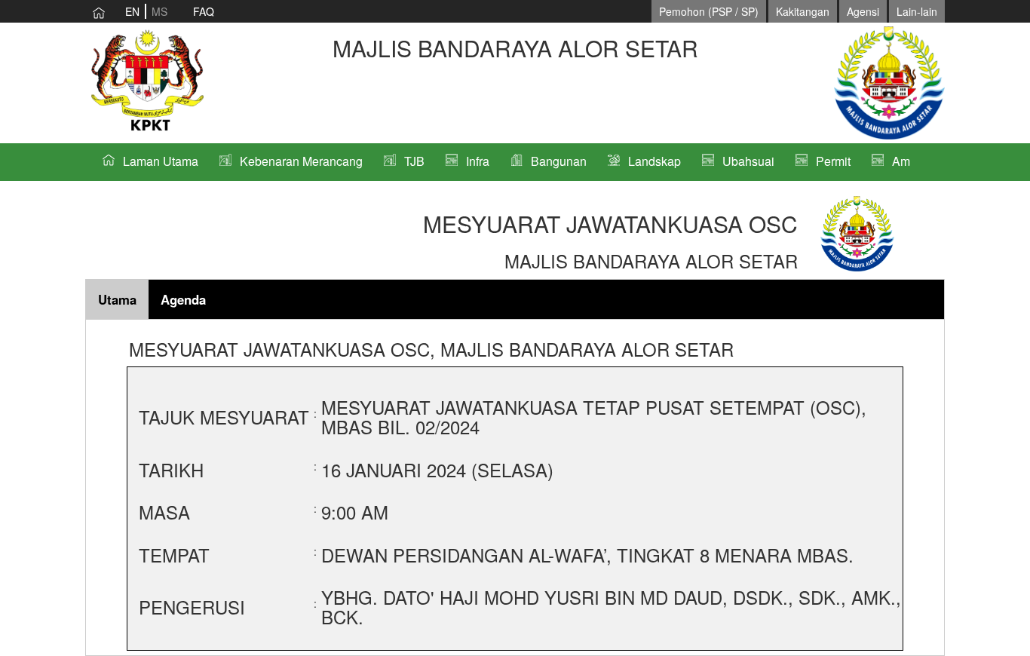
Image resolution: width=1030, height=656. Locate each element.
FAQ (203, 11)
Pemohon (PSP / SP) (709, 11)
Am (901, 161)
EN (132, 11)
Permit (833, 161)
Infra (477, 161)
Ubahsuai (748, 161)
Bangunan (559, 161)
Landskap (654, 161)
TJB (414, 161)
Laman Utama (160, 161)
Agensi (863, 11)
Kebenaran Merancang (301, 161)
